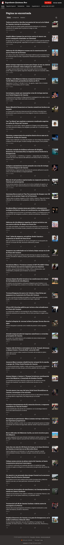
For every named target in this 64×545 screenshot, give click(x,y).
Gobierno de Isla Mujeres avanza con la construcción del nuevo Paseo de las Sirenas (26, 51)
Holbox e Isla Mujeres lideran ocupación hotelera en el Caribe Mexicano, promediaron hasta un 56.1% (26, 80)
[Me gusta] (7, 32)
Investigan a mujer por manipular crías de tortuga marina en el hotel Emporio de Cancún (27, 94)
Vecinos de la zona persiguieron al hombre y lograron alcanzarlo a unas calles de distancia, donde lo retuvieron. (26, 508)
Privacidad (32, 537)
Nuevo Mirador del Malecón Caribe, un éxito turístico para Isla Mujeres (27, 434)
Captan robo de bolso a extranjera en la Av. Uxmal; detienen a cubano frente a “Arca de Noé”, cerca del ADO (27, 349)
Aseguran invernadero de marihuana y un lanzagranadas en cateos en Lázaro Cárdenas (28, 490)
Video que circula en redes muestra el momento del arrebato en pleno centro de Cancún (26, 353)
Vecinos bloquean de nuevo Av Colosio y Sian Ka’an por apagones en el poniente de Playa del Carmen (26, 294)
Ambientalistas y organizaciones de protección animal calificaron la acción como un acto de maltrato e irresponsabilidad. (27, 170)
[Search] (56, 17)
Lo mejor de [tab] (15, 17)
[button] (2, 6)
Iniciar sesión (57, 3)
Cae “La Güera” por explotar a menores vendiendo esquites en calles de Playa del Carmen (27, 122)
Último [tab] (9, 17)
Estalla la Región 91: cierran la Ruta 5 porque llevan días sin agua (27, 322)
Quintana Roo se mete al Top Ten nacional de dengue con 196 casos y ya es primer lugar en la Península (28, 195)
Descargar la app (38, 540)
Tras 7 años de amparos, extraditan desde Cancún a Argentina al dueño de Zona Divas (24, 237)
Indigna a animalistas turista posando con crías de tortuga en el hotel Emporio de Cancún (27, 167)
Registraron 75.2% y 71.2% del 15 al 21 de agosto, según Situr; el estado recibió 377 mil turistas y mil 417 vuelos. (27, 84)
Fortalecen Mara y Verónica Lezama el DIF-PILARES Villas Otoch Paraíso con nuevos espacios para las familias (27, 266)
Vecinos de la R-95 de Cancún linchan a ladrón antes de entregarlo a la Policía (26, 504)
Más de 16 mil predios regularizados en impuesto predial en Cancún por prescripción (28, 181)
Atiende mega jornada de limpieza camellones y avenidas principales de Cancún (27, 335)
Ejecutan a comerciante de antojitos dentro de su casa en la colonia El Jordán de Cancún (27, 136)
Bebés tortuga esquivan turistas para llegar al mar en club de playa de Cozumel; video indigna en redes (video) (28, 66)
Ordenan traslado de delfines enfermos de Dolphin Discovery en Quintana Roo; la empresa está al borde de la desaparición (27, 152)
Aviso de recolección (45, 537)
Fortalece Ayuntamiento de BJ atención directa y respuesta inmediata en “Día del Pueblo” (27, 405)
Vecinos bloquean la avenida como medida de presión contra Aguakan (26, 325)
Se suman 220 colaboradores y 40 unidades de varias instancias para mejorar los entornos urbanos (26, 339)
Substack (25, 543)
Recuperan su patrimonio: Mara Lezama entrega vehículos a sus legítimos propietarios (28, 420)
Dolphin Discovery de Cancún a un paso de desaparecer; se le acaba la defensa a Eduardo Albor (28, 519)
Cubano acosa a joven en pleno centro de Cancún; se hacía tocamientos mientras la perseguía (27, 462)
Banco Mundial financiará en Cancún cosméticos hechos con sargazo (28, 108)
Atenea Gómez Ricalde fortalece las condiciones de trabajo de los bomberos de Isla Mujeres (27, 280)
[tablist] (16, 17)
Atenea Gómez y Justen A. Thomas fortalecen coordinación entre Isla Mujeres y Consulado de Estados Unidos (27, 377)
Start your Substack (27, 540)
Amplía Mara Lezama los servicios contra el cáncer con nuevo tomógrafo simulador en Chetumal (26, 37)
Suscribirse (48, 2)
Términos (38, 537)
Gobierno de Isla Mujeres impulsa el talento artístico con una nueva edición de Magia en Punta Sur (26, 223)
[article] (32, 27)
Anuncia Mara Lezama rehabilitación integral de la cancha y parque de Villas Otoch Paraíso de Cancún (27, 363)
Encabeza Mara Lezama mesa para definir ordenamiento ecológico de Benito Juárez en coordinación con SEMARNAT (28, 209)
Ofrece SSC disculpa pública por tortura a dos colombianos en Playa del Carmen (27, 308)
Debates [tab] (22, 17)
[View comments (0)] (21, 32)
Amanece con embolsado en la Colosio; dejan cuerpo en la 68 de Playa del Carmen (27, 252)
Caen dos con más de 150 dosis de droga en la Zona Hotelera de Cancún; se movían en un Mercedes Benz (27, 448)
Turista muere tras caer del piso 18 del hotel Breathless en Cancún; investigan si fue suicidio (27, 391)
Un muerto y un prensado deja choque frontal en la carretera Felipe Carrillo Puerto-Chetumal (28, 476)
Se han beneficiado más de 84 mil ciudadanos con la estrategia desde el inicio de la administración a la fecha (26, 409)
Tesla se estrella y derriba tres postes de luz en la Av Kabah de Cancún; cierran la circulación (27, 23)
